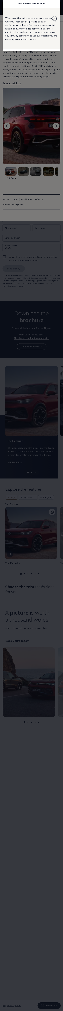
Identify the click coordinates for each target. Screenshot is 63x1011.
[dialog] (31, 505)
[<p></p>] (54, 18)
